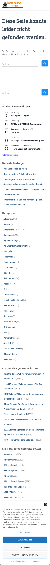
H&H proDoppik (10, 465)
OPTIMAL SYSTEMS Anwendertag (26, 124)
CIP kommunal (10, 460)
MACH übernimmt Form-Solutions (18, 440)
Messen (7, 311)
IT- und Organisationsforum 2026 (26, 149)
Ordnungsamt (9, 327)
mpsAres (7, 476)
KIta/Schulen (9, 294)
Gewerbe (7, 273)
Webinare (7, 359)
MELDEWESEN (9, 492)
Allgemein (8, 219)
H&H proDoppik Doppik (13, 487)
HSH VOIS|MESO (10, 470)
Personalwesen (10, 338)
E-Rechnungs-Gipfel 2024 (15, 414)
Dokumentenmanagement (15, 246)
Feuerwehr (8, 257)
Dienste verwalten (24, 532)
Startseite (7, 454)
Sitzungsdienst (10, 354)
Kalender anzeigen (10, 155)
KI (4, 289)
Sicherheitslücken (11, 349)
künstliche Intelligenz (13, 300)
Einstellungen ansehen (25, 555)
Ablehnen (25, 547)
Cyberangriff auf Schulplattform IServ (20, 174)
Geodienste (8, 267)
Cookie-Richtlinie (15, 561)
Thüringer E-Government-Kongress (27, 141)
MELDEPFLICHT (10, 497)
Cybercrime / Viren (12, 230)
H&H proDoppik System (14, 481)
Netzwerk (7, 316)
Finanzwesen (9, 262)
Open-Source (9, 322)
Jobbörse (7, 284)
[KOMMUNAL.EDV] (13, 4)
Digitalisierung (10, 240)
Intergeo (15, 132)
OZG (5, 332)
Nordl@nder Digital (20, 116)
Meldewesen (9, 305)
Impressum (37, 561)
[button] (45, 504)
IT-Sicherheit (9, 278)
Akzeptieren (25, 540)
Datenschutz (26, 561)
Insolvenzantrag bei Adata (15, 169)
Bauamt (6, 224)
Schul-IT (7, 343)
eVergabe (7, 251)
